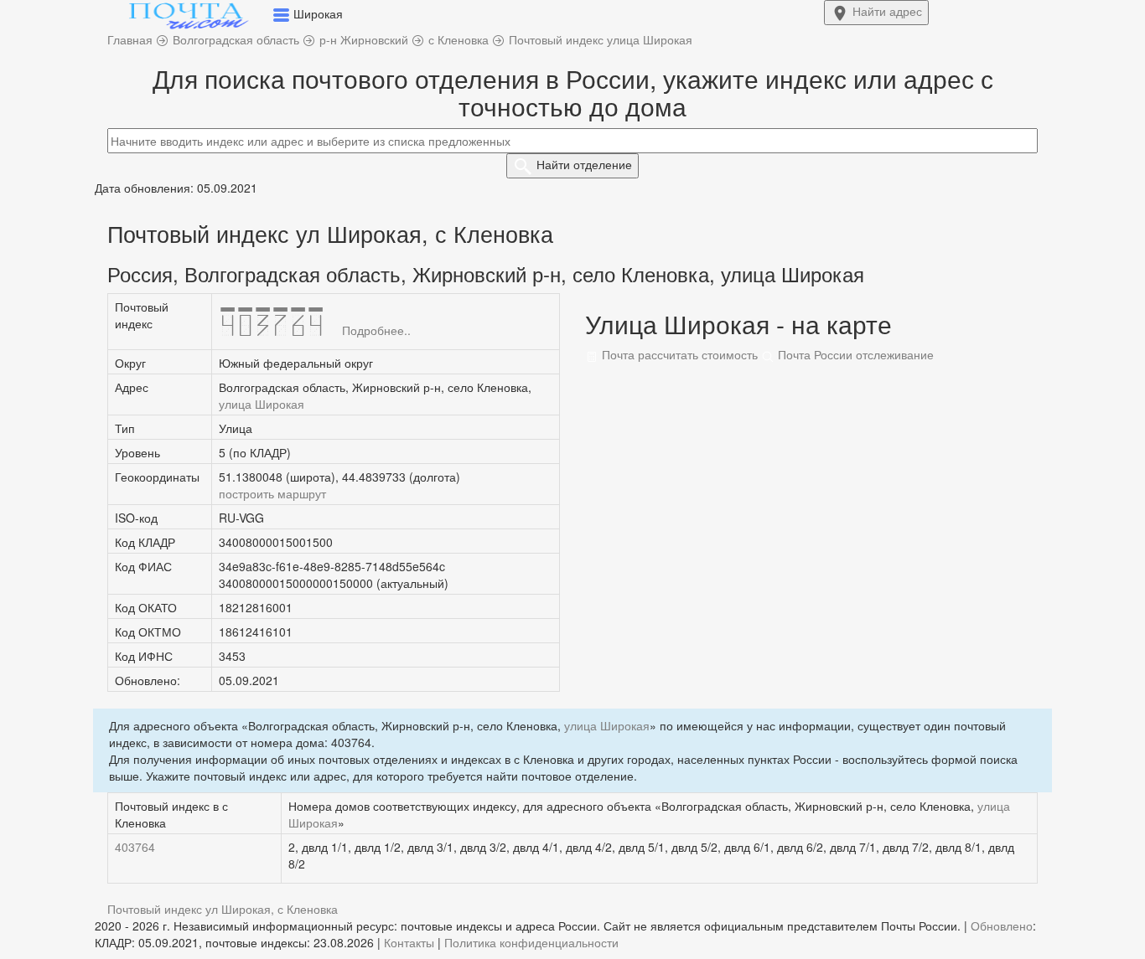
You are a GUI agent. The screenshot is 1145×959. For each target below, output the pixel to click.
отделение (584, 164)
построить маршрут (272, 493)
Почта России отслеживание (854, 354)
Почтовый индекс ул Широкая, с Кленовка (222, 908)
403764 (135, 846)
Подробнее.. (376, 330)
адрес (887, 11)
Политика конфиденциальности (531, 942)
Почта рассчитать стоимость (678, 354)
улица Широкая (261, 403)
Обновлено (1002, 925)
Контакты (409, 942)
